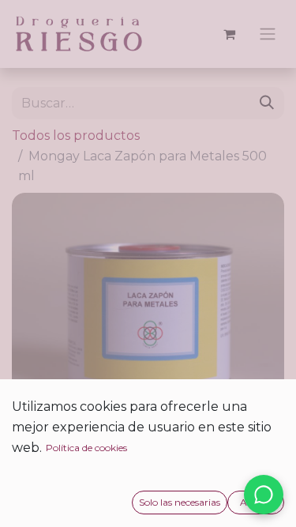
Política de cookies (86, 448)
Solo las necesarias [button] (179, 502)
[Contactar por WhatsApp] (263, 494)
